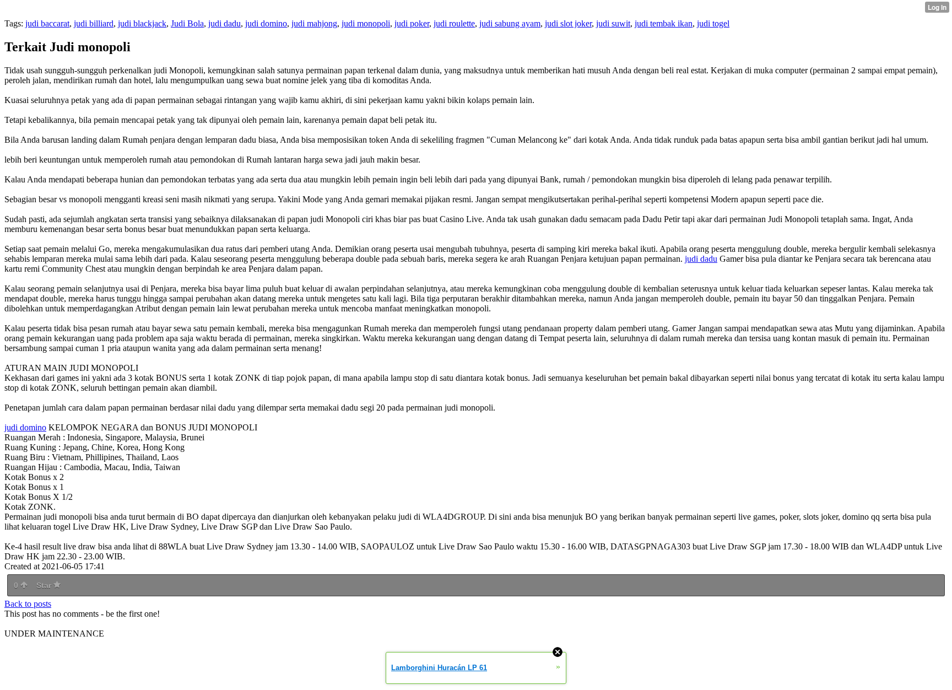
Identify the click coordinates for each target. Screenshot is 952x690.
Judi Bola (187, 23)
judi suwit (613, 23)
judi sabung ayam (509, 23)
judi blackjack (142, 23)
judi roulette (454, 23)
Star (44, 585)
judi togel (713, 23)
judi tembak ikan (664, 23)
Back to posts (27, 603)
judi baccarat (47, 23)
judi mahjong (314, 23)
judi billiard (93, 23)
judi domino (266, 23)
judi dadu (224, 23)
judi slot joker (568, 23)
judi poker (411, 23)
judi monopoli (366, 23)
